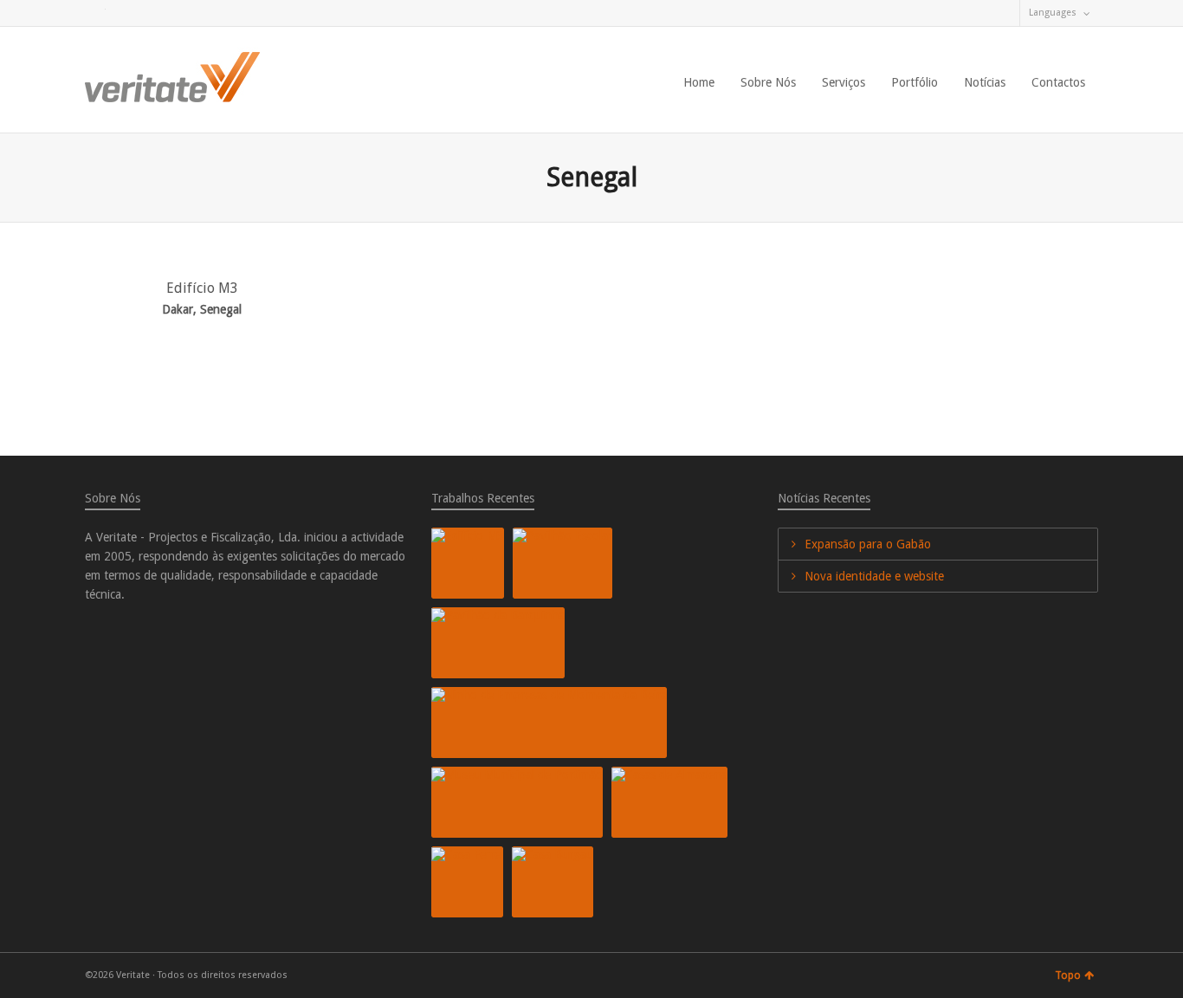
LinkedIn (145, 13)
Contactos (1058, 82)
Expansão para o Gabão (868, 544)
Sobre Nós (768, 82)
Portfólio (914, 82)
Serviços (843, 82)
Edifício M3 (202, 288)
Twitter (95, 13)
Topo (1068, 975)
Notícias (984, 82)
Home (698, 82)
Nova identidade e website (874, 576)
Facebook (120, 13)
